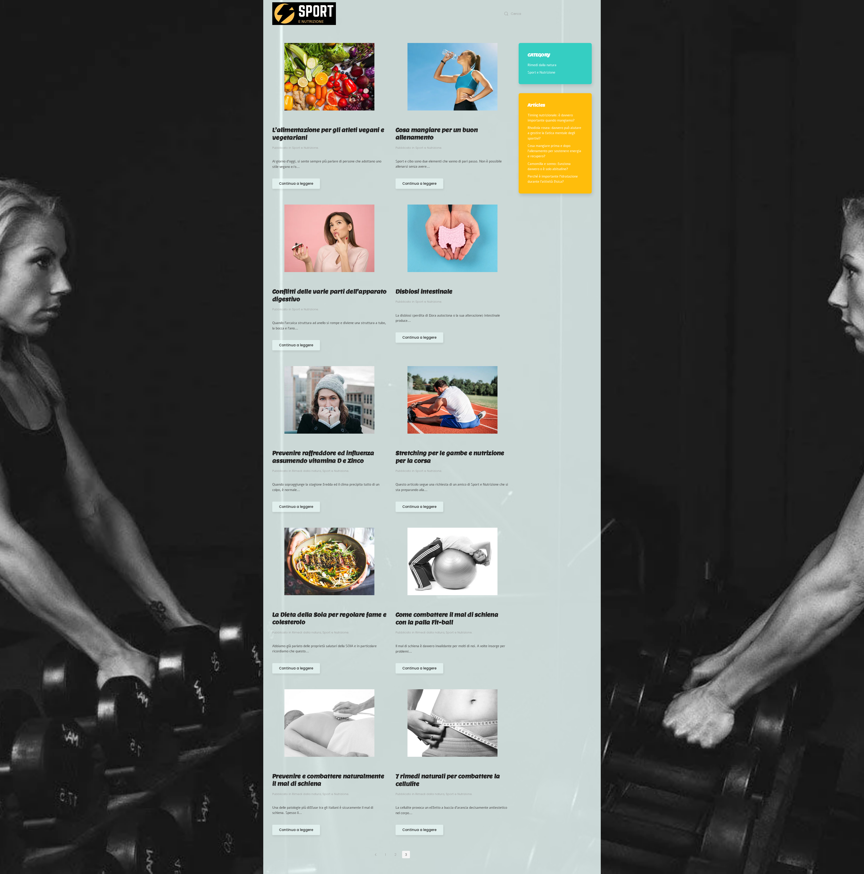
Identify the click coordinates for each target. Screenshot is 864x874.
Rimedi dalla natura (306, 471)
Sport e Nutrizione (305, 148)
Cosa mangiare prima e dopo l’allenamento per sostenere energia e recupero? (554, 151)
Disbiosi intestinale (424, 291)
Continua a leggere (296, 183)
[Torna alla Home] (304, 13)
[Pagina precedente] (375, 854)
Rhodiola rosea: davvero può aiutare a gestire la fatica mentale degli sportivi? (554, 133)
